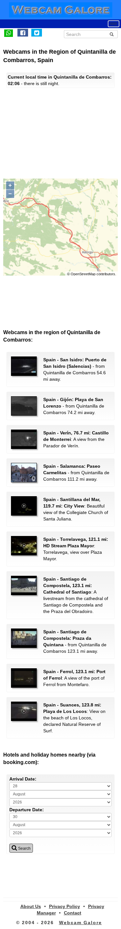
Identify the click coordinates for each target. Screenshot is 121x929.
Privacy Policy (64, 906)
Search (24, 848)
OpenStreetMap (83, 274)
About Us (30, 906)
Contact (72, 912)
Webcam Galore (80, 922)
